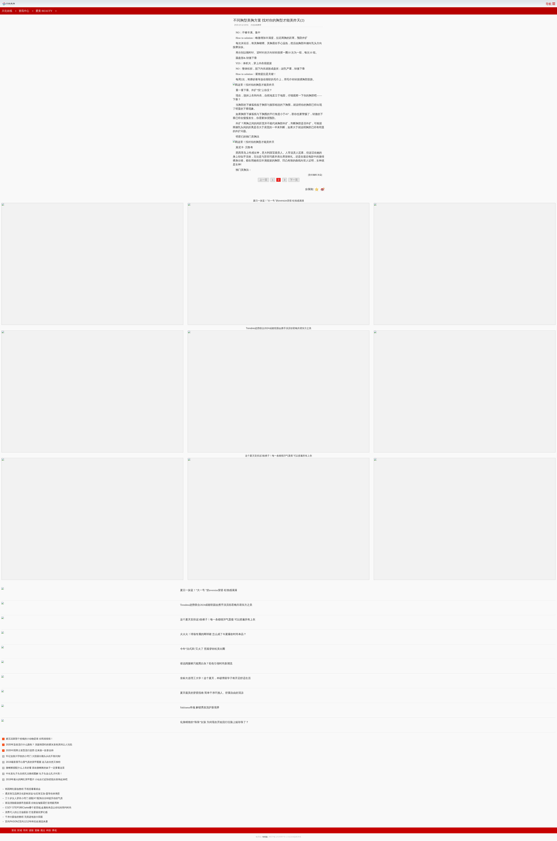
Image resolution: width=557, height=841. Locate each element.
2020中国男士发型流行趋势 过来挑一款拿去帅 (30, 750)
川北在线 (7, 10)
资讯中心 (24, 10)
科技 (48, 830)
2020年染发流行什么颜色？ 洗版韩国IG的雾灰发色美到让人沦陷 (39, 744)
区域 (19, 830)
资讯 (13, 830)
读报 (31, 830)
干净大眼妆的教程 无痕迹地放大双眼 (24, 817)
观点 (42, 830)
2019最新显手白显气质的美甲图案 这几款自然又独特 (33, 762)
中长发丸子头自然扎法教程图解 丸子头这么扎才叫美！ (34, 773)
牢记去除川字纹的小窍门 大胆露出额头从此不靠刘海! (33, 756)
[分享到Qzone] (317, 189)
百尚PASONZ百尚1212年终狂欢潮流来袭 (26, 821)
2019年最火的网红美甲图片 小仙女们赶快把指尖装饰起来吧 (36, 779)
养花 (54, 830)
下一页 (294, 179)
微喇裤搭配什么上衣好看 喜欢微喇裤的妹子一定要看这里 (35, 768)
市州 (25, 830)
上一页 (263, 179)
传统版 (265, 837)
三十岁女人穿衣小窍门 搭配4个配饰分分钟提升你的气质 (34, 798)
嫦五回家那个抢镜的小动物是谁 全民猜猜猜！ (29, 739)
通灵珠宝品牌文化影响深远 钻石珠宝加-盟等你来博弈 (32, 793)
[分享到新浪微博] (323, 189)
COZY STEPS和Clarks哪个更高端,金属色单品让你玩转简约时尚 (38, 807)
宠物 (37, 830)
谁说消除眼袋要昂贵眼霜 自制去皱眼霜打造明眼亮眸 (32, 803)
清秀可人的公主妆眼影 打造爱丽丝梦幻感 (26, 812)
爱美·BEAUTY (44, 10)
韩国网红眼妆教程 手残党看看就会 (22, 789)
